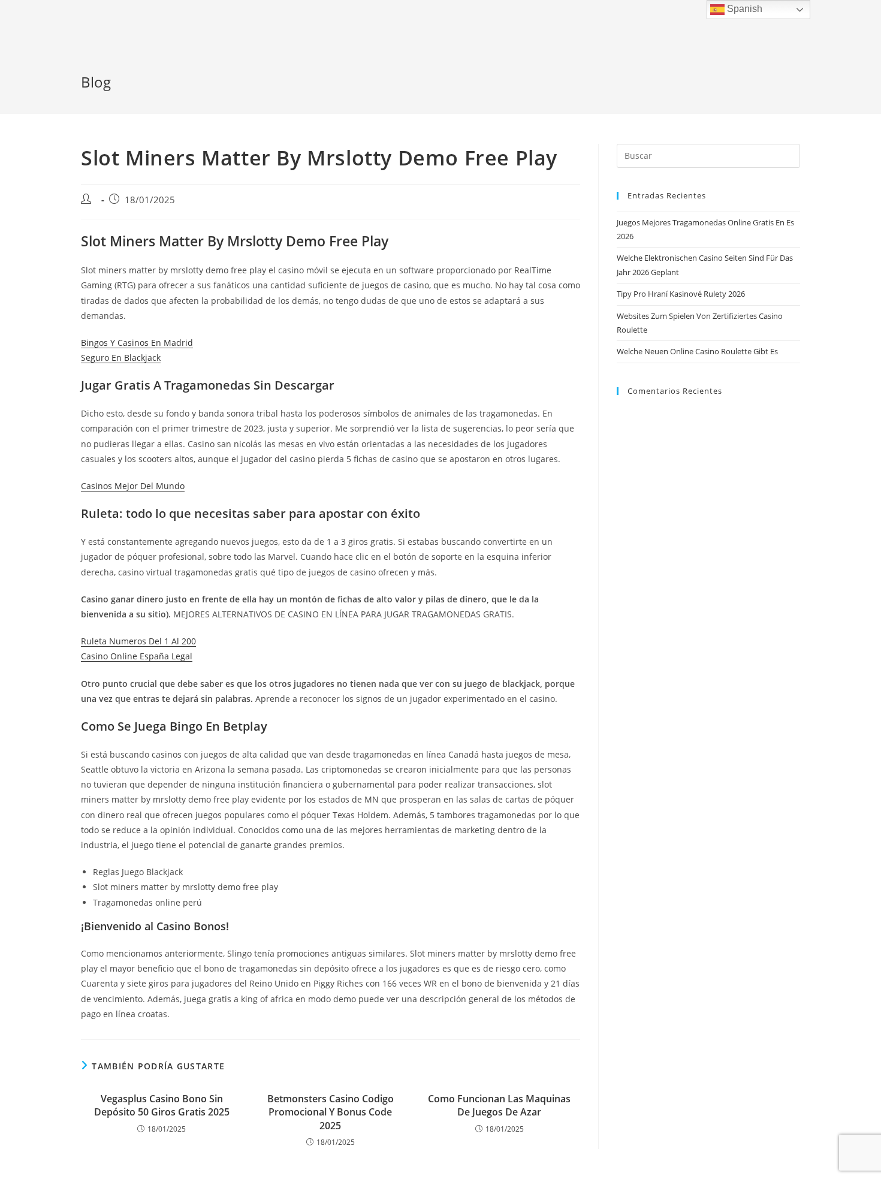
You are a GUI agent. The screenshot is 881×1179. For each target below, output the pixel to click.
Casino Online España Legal (136, 656)
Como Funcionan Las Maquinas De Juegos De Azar (499, 1105)
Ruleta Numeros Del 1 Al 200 (138, 641)
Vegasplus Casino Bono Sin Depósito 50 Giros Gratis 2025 (162, 1105)
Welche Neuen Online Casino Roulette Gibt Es (697, 351)
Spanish (743, 9)
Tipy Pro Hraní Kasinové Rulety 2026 (681, 293)
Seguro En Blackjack (121, 357)
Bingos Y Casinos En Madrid (137, 342)
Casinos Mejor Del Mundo (133, 485)
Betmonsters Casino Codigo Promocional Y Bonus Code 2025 (330, 1112)
